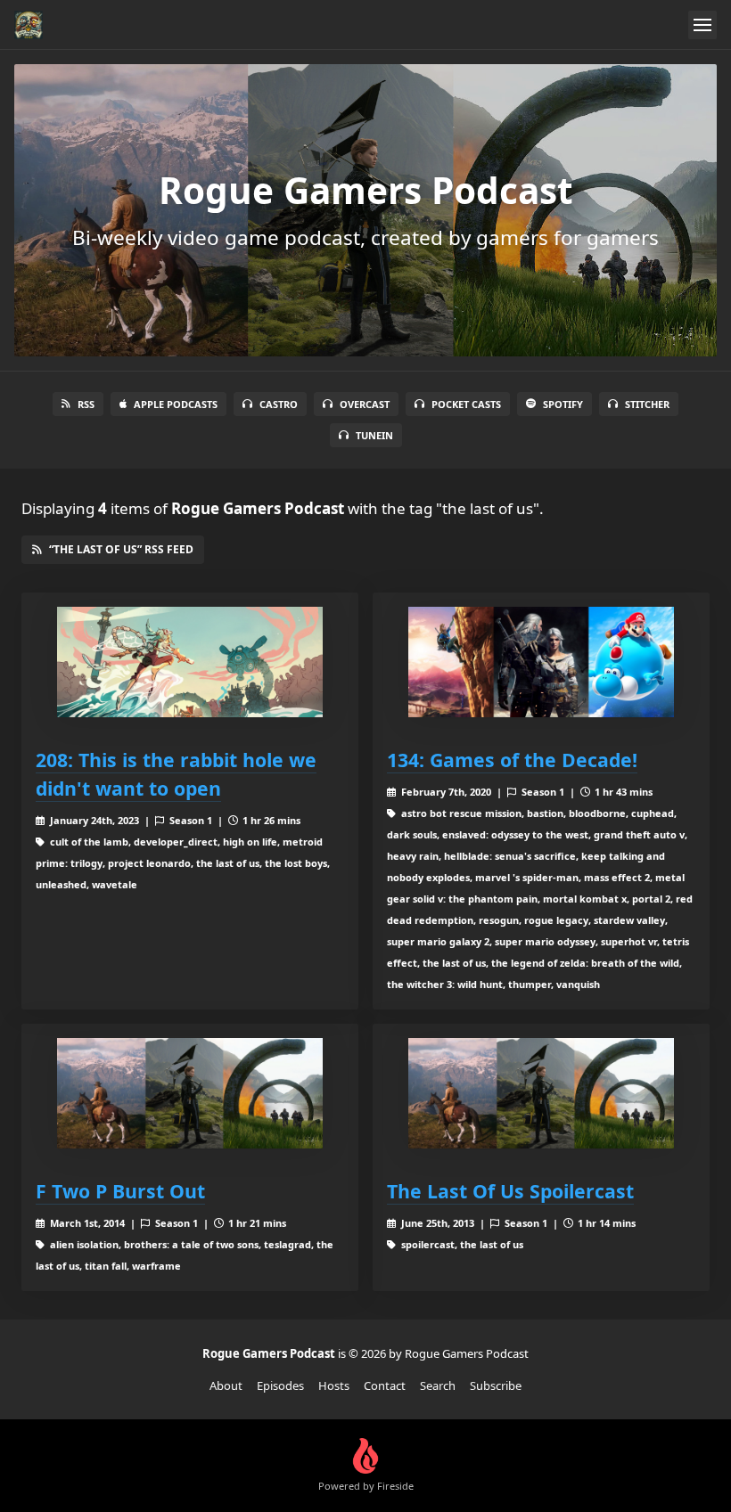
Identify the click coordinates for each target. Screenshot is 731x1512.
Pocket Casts (466, 404)
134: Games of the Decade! (512, 759)
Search (438, 1385)
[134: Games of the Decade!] (541, 662)
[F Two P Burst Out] (189, 1093)
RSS (86, 404)
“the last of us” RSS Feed (121, 549)
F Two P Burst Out (120, 1191)
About (225, 1385)
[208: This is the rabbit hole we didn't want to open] (189, 662)
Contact (385, 1385)
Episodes (280, 1385)
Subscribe (496, 1385)
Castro (278, 404)
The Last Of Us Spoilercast (510, 1191)
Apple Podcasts (176, 404)
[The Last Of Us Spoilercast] (541, 1093)
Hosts (333, 1385)
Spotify (563, 404)
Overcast (365, 404)
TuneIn (374, 435)
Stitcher (647, 404)
